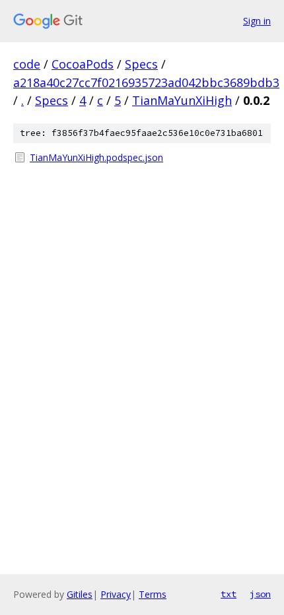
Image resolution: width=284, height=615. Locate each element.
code (26, 64)
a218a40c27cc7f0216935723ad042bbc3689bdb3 (146, 82)
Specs (141, 64)
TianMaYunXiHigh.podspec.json (96, 157)
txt (228, 594)
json (260, 594)
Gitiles (79, 594)
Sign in (257, 21)
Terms (152, 594)
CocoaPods (83, 64)
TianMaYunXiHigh (182, 100)
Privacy (115, 594)
